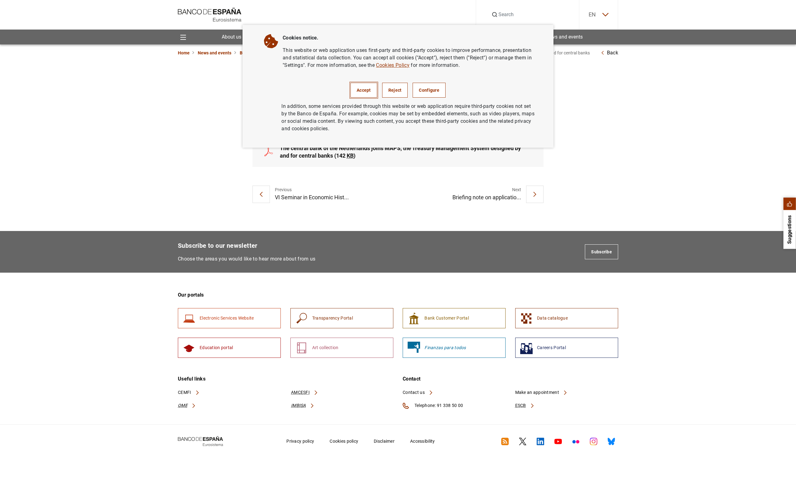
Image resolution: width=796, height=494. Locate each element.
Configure (429, 90)
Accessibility (422, 441)
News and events (564, 37)
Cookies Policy (392, 65)
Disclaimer (384, 441)
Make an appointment (537, 392)
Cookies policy (344, 441)
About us (231, 37)
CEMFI (185, 392)
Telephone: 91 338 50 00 (438, 405)
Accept (364, 90)
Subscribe (601, 251)
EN (592, 14)
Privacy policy (300, 441)
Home (184, 52)
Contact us (414, 392)
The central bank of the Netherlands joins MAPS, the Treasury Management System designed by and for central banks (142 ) (400, 152)
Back (612, 53)
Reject (395, 90)
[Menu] (183, 37)
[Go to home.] (210, 14)
